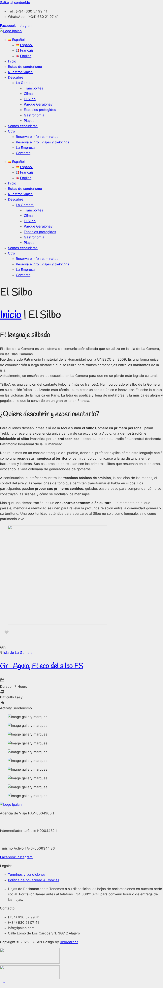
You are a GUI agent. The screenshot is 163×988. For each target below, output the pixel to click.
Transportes (33, 88)
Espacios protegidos (40, 110)
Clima (28, 94)
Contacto (23, 153)
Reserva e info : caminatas (37, 137)
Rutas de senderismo (25, 67)
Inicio (12, 61)
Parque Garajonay (38, 104)
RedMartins (69, 942)
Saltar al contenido (15, 3)
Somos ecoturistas (23, 126)
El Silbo (30, 99)
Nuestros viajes (20, 72)
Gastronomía (34, 115)
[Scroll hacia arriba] (4, 984)
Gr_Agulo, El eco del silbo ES (41, 666)
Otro (11, 131)
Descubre (15, 77)
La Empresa (25, 148)
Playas (29, 121)
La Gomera (25, 83)
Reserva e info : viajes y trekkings (42, 142)
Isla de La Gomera (18, 653)
